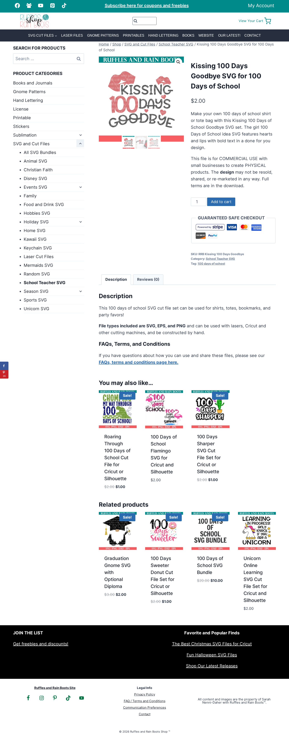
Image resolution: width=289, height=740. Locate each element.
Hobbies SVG (37, 213)
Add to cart (221, 201)
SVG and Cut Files (31, 143)
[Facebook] (17, 5)
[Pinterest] (52, 5)
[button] (178, 62)
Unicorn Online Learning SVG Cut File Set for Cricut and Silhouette (255, 579)
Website (206, 35)
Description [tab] (116, 279)
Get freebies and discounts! (40, 643)
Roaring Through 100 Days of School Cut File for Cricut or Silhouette (117, 457)
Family (30, 195)
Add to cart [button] (163, 486)
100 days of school (211, 263)
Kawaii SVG (35, 239)
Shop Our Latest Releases (212, 665)
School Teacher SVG (220, 258)
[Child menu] (80, 134)
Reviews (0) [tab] (148, 279)
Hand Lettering (163, 35)
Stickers (21, 126)
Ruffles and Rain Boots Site (55, 688)
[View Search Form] (144, 21)
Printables (133, 35)
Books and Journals (32, 83)
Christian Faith (38, 169)
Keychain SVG (38, 247)
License (21, 109)
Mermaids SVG (38, 265)
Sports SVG (35, 300)
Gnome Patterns (103, 35)
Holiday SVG (36, 221)
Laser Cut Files (39, 256)
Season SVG (36, 291)
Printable (22, 117)
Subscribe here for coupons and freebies (147, 5)
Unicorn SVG (36, 308)
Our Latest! (229, 35)
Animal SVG (35, 161)
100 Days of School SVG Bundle (210, 565)
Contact (252, 35)
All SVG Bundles (40, 152)
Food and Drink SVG (44, 204)
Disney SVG (35, 178)
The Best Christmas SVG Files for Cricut (212, 643)
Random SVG (37, 274)
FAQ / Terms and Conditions (144, 701)
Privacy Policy (144, 694)
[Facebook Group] (29, 5)
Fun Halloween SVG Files (212, 654)
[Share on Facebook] (4, 366)
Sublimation (25, 135)
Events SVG (35, 187)
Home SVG (34, 230)
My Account (261, 5)
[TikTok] (64, 5)
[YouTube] (41, 5)
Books (188, 35)
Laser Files (72, 35)
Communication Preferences (144, 707)
